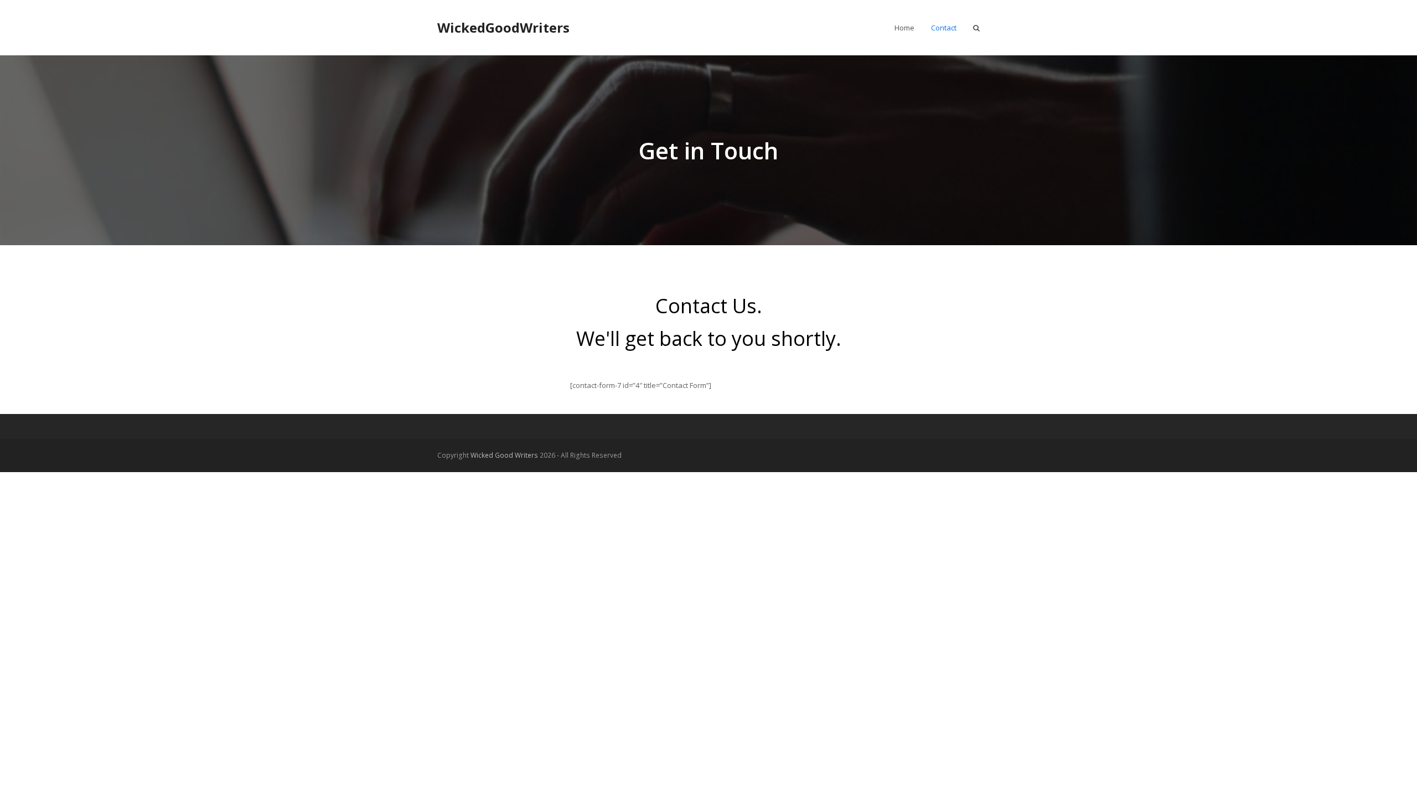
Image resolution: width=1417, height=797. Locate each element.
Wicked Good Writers (504, 455)
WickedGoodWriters (503, 27)
